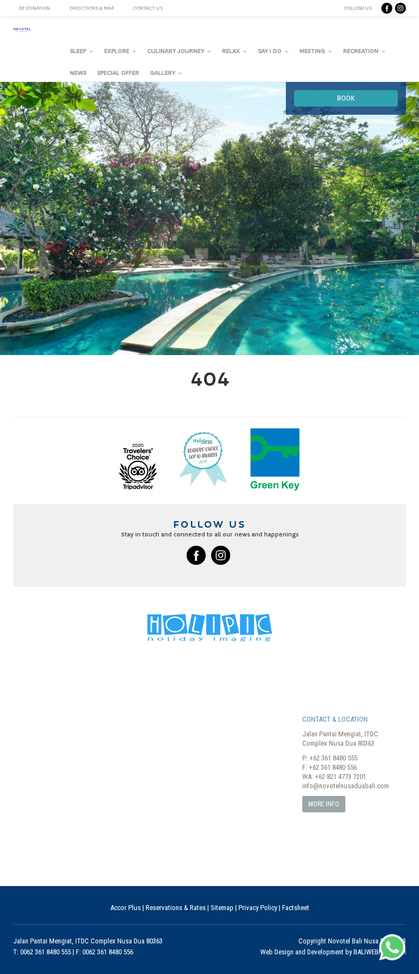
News (78, 72)
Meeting (313, 51)
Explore (117, 51)
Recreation (361, 51)
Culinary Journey (176, 51)
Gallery (163, 72)
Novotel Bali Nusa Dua (359, 941)
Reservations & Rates (176, 908)
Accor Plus (125, 908)
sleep (79, 51)
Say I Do (270, 51)
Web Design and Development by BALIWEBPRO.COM (333, 952)
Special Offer (118, 72)
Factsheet (295, 908)
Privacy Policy (257, 908)
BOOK (346, 98)
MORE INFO (323, 804)
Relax (232, 51)
